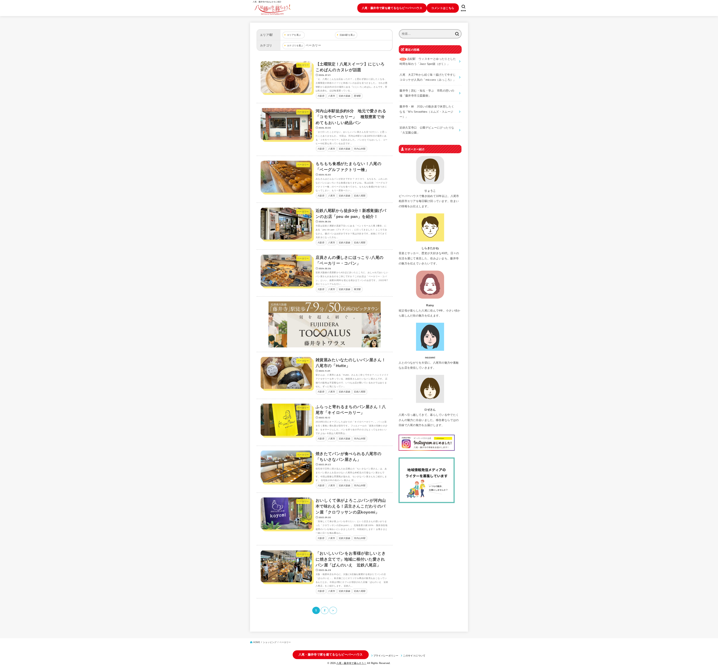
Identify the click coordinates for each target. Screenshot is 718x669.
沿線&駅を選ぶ (347, 35)
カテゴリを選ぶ (295, 45)
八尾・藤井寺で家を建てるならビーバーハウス (392, 8)
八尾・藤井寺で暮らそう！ (351, 663)
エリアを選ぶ (294, 35)
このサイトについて (414, 655)
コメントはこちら (442, 8)
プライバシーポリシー (385, 655)
